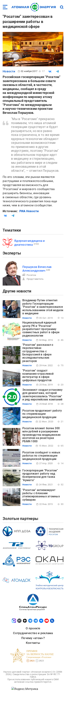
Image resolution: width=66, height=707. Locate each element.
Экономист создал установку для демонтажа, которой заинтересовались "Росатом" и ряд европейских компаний (42, 394)
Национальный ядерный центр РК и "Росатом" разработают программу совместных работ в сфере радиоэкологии (40, 329)
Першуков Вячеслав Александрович (37, 268)
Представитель (35, 279)
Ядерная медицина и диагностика (29, 242)
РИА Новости (29, 211)
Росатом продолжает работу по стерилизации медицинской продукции (42, 414)
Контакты (33, 643)
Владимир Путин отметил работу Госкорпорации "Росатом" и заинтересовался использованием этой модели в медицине (42, 307)
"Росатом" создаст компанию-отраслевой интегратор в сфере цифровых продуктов (38, 375)
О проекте (33, 628)
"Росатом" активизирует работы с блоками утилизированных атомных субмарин (41, 494)
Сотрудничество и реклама (33, 633)
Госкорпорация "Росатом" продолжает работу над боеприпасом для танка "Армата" (40, 475)
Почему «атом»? (33, 638)
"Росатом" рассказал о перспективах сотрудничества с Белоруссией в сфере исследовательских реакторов (37, 353)
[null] (50, 71)
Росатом (31, 275)
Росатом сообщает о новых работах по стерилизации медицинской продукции (41, 456)
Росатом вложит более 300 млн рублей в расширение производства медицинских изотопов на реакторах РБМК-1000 (41, 435)
